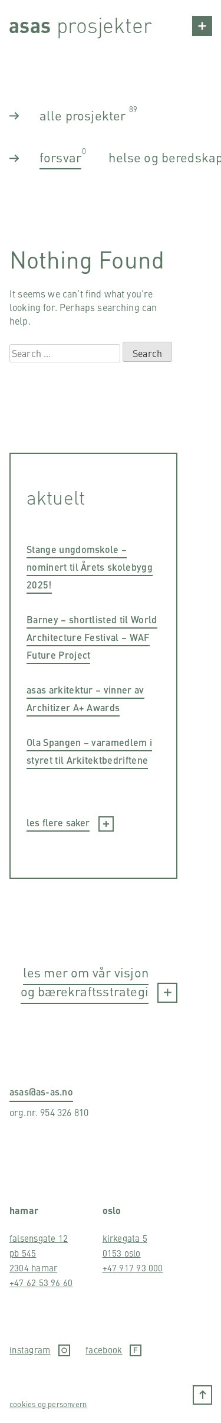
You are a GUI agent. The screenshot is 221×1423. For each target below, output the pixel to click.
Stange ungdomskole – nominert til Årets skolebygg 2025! (90, 566)
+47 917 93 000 (133, 1267)
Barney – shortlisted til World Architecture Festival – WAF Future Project (92, 637)
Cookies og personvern (48, 1403)
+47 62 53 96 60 (40, 1282)
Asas (30, 24)
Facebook (103, 1350)
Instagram (30, 1350)
